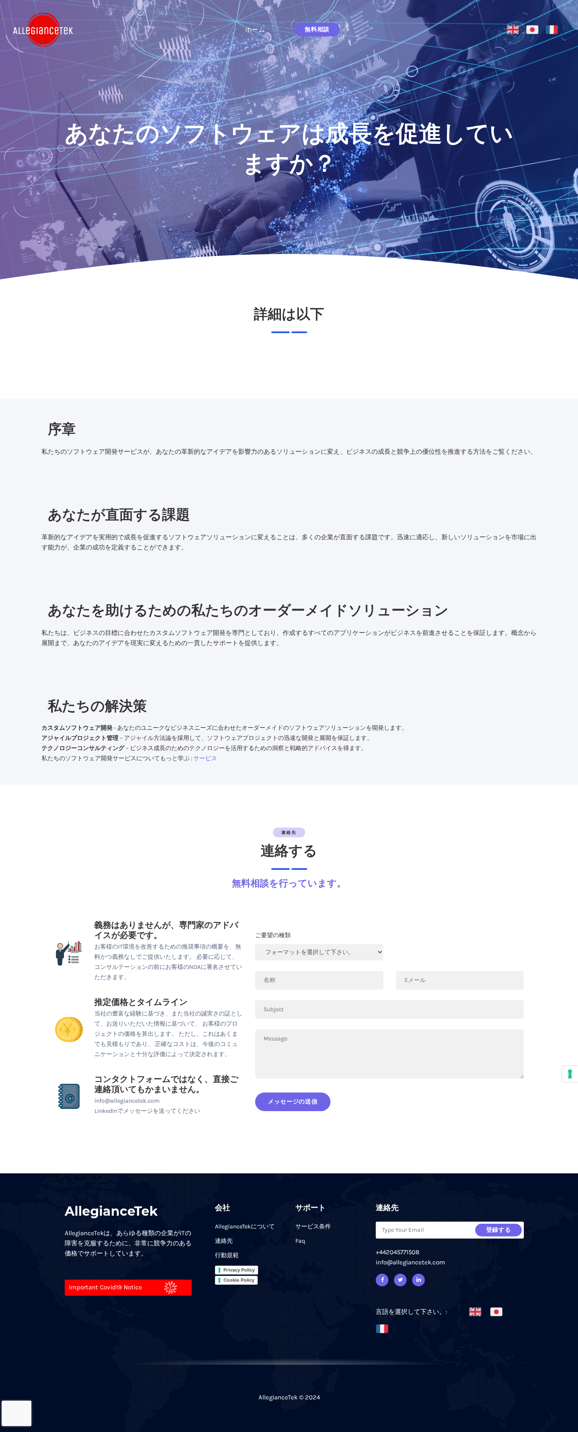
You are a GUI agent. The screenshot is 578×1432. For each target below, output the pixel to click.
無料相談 (317, 29)
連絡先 (224, 1240)
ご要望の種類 (273, 935)
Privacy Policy (239, 1270)
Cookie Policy (238, 1280)
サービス (205, 758)
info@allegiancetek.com (127, 1100)
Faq (300, 1240)
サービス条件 (313, 1226)
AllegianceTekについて (245, 1226)
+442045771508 (397, 1252)
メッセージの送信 (293, 1101)
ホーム (255, 29)
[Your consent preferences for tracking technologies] (570, 1074)
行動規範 (227, 1255)
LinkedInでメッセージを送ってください (147, 1111)
